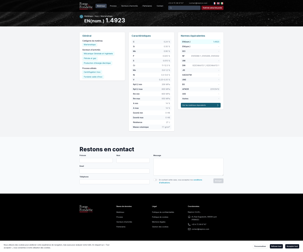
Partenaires (147, 6)
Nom (118, 155)
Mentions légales (158, 222)
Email (82, 166)
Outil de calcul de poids (212, 8)
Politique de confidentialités (163, 212)
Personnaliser (260, 246)
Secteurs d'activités (129, 6)
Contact (160, 6)
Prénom (83, 155)
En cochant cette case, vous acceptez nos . (180, 181)
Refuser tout (276, 246)
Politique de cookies (160, 217)
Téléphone (84, 177)
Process (113, 6)
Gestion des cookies (160, 227)
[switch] (155, 180)
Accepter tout (292, 246)
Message (157, 155)
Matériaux (101, 6)
